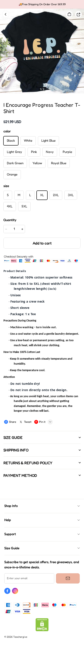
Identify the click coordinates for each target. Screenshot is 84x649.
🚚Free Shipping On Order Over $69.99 (42, 4)
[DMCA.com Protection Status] (42, 630)
